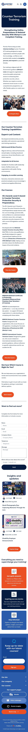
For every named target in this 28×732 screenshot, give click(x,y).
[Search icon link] (18, 4)
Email (3, 429)
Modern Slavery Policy (9, 722)
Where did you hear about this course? (13, 459)
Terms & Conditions (17, 719)
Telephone (5, 441)
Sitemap (22, 722)
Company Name (6, 435)
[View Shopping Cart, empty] (21, 4)
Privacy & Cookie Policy (8, 719)
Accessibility (16, 722)
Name (3, 423)
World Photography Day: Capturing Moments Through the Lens (13, 507)
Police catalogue (16, 700)
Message (4, 447)
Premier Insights (16, 706)
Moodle (16, 694)
